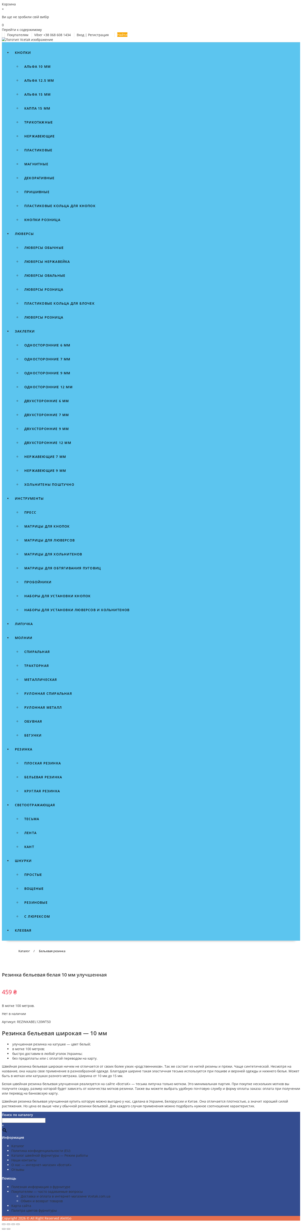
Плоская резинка (42, 763)
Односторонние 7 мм (47, 359)
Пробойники (37, 582)
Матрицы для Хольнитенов (53, 554)
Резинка (23, 749)
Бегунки (33, 735)
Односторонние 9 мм (47, 373)
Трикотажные (38, 122)
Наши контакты (24, 1160)
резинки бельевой (93, 1106)
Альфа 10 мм (37, 66)
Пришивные (37, 192)
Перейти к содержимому (22, 29)
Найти (122, 34)
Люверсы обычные (44, 247)
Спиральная (37, 651)
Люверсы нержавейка (47, 261)
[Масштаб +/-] (4, 1224)
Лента (30, 833)
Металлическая (40, 679)
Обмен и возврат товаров (42, 1201)
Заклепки (25, 331)
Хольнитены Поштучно (49, 484)
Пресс (30, 512)
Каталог (17, 1146)
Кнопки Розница (42, 219)
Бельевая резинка (43, 777)
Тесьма (31, 819)
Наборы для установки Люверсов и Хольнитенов (77, 610)
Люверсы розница (43, 289)
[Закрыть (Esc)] (18, 1224)
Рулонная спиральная (48, 693)
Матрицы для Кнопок (47, 526)
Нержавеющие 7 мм (45, 456)
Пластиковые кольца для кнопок (60, 206)
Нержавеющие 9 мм (45, 470)
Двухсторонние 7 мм (46, 415)
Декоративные (39, 178)
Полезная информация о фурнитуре (40, 1187)
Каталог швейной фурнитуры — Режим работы (49, 1155)
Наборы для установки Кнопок (57, 596)
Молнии (23, 637)
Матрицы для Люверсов (49, 540)
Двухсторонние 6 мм (46, 401)
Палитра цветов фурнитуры (34, 1210)
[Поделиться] (13, 1224)
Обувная (33, 721)
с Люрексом (37, 916)
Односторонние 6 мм (47, 345)
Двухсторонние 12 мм (47, 442)
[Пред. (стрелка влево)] (4, 1229)
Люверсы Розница (43, 317)
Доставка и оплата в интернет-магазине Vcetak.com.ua (65, 1196)
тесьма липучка (148, 1084)
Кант (29, 846)
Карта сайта (21, 1205)
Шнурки (23, 860)
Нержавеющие (39, 136)
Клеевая (23, 930)
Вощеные (34, 888)
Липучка (24, 624)
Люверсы (24, 233)
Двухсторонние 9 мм (46, 428)
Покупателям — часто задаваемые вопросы (47, 1191)
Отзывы (17, 1169)
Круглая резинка (42, 791)
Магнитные (36, 164)
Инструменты (29, 498)
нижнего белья (274, 1071)
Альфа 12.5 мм (39, 80)
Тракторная (36, 665)
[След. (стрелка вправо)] (8, 1229)
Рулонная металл (43, 707)
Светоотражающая (35, 805)
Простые (33, 874)
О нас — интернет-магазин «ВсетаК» (41, 1165)
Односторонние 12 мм (48, 387)
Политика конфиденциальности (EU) (40, 1150)
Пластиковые (38, 150)
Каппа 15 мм (37, 108)
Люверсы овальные (44, 275)
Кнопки (23, 52)
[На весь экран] (8, 1224)
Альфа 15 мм (37, 94)
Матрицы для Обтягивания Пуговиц (62, 568)
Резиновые (36, 902)
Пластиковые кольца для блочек (59, 303)
